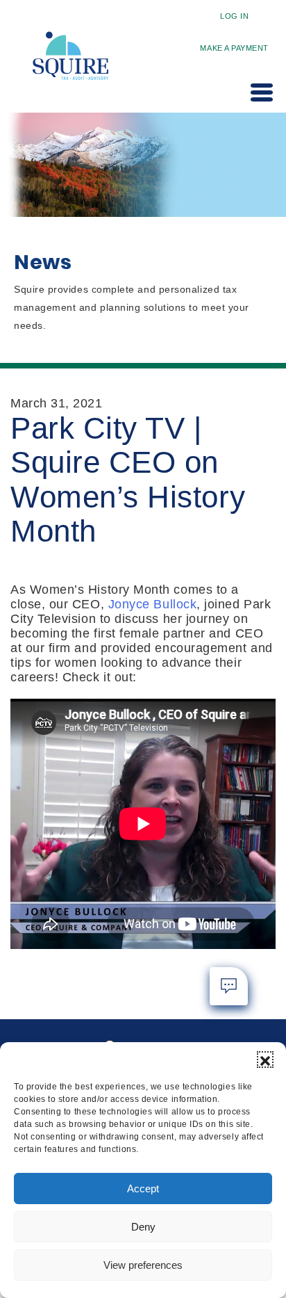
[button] (265, 1059)
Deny (143, 1227)
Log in (234, 16)
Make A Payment (234, 48)
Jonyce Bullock (152, 604)
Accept (143, 1188)
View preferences (143, 1265)
